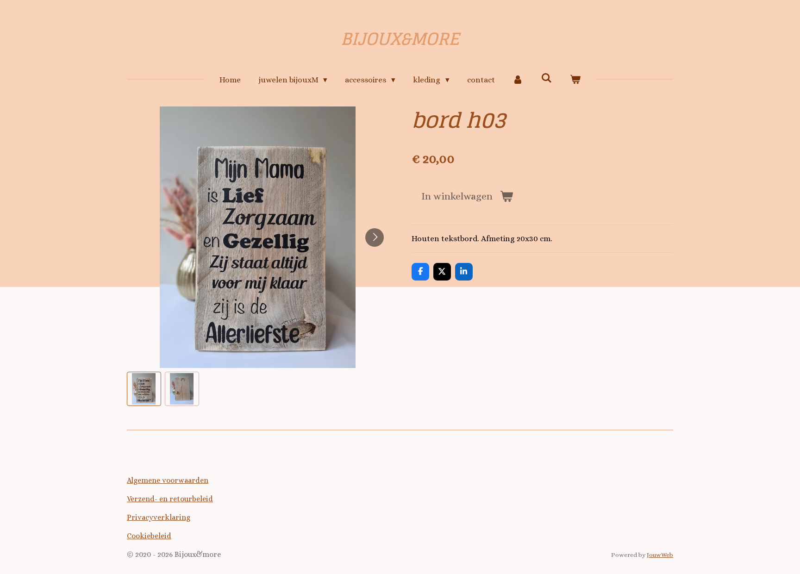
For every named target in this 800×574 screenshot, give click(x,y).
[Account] (518, 80)
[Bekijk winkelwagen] (575, 80)
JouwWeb (660, 554)
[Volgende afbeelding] (374, 237)
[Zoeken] (547, 78)
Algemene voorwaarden (167, 480)
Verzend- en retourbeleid (170, 498)
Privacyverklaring (158, 517)
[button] (144, 389)
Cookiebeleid (149, 535)
